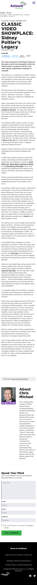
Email (22, 56)
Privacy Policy (10, 565)
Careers (19, 555)
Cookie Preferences (24, 565)
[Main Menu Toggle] (34, 2)
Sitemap (10, 561)
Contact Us (28, 555)
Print (29, 56)
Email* (3, 509)
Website (4, 516)
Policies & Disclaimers (22, 561)
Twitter (15, 56)
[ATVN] (18, 5)
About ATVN (10, 555)
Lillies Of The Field (8, 270)
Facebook (6, 56)
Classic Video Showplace (13, 21)
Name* (3, 501)
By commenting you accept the (19, 526)
